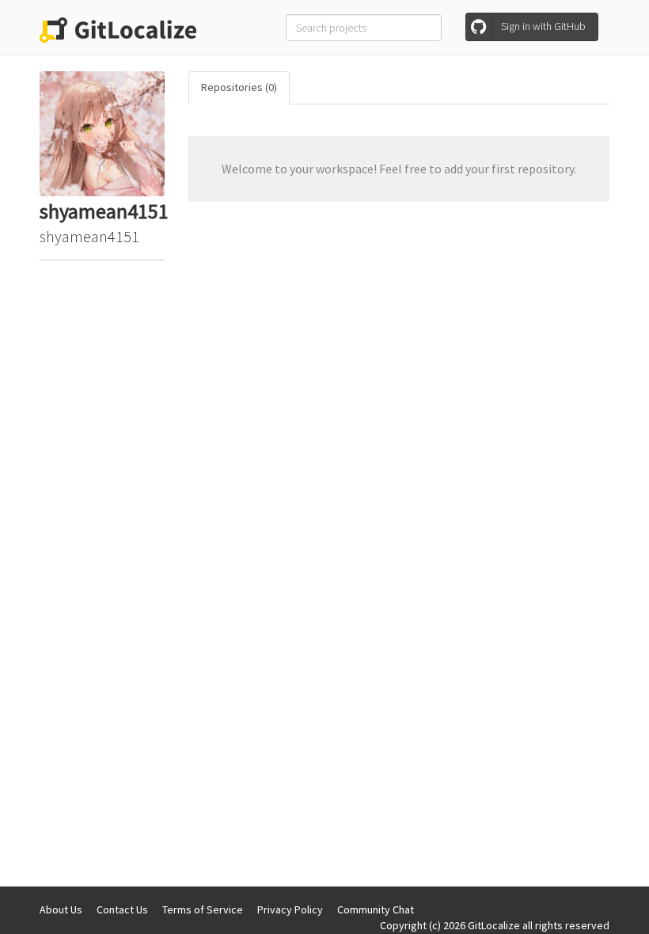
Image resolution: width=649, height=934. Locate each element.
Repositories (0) (239, 87)
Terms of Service (202, 909)
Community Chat (375, 909)
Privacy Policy (290, 909)
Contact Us (122, 909)
